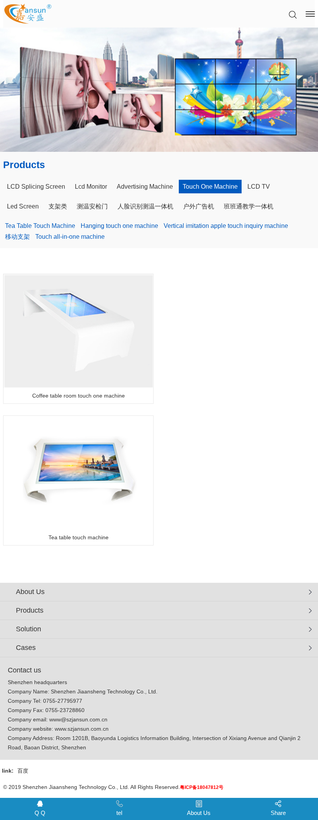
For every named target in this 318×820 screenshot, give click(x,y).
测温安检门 (92, 206)
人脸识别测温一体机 (145, 206)
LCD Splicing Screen (36, 186)
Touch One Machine (210, 186)
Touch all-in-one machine (70, 236)
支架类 (57, 206)
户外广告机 (198, 206)
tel (119, 813)
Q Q (40, 813)
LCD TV (258, 186)
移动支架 (17, 236)
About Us (199, 813)
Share (278, 813)
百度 (22, 771)
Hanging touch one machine (119, 225)
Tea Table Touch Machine (40, 225)
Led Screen (23, 206)
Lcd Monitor (91, 186)
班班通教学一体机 (248, 206)
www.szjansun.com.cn (82, 729)
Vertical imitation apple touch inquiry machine (226, 225)
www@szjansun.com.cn (78, 719)
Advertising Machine (145, 186)
